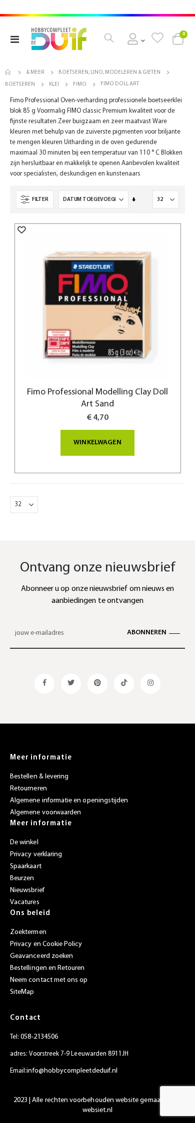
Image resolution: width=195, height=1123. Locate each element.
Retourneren (28, 788)
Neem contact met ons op (49, 980)
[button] (22, 230)
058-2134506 (39, 1037)
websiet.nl (97, 1110)
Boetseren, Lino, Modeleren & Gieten (109, 72)
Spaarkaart (26, 866)
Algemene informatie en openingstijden (69, 800)
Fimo (79, 84)
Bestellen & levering (39, 776)
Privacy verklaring (36, 854)
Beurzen (22, 878)
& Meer (35, 72)
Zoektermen (28, 932)
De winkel (24, 842)
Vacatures (25, 902)
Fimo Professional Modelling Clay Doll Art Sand (97, 398)
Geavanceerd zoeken (41, 956)
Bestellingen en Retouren (47, 968)
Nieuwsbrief (27, 890)
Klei (54, 84)
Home (8, 72)
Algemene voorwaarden (45, 812)
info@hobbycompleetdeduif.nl (72, 1071)
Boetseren (20, 84)
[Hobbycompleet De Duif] (59, 38)
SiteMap (22, 992)
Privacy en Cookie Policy (46, 944)
